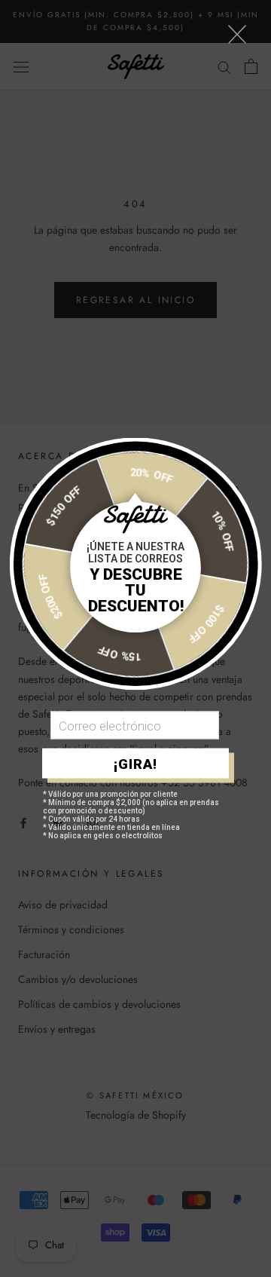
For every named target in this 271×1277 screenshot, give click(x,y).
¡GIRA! (135, 763)
